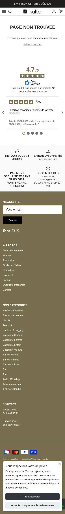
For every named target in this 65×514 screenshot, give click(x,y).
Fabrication (8, 260)
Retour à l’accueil (32, 44)
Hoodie (6, 320)
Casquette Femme (12, 340)
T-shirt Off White (11, 379)
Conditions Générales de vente (35, 459)
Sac (5, 369)
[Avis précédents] (2, 112)
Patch (6, 374)
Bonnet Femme (11, 359)
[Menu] (4, 11)
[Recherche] (12, 11)
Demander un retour (13, 250)
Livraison (7, 280)
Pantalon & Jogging (13, 330)
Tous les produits (12, 384)
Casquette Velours (12, 349)
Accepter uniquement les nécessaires (32, 505)
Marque (7, 255)
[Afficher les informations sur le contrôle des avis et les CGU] (53, 87)
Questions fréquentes (14, 285)
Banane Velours (11, 364)
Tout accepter (32, 496)
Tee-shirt (7, 325)
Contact (7, 290)
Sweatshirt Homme (13, 315)
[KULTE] (32, 11)
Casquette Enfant (12, 345)
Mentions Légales (10, 459)
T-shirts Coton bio (12, 389)
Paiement (8, 275)
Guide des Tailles (12, 265)
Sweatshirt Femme (13, 310)
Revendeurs (9, 270)
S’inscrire (12, 220)
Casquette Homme (12, 335)
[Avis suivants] (62, 112)
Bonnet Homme (11, 354)
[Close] (59, 464)
